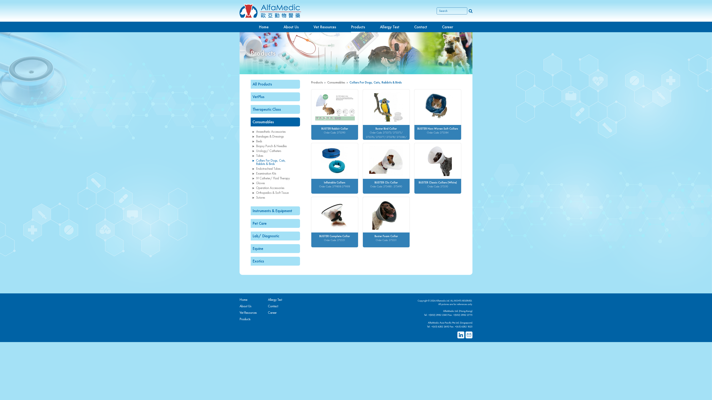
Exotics (258, 261)
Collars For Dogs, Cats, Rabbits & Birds (271, 162)
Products (317, 82)
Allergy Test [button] (389, 27)
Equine (258, 248)
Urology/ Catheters (268, 151)
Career (447, 27)
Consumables (263, 122)
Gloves (260, 183)
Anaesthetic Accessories (271, 131)
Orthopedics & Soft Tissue (272, 192)
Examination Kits (266, 173)
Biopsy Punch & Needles (271, 146)
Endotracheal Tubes (268, 168)
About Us (291, 27)
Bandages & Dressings (270, 136)
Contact (420, 27)
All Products (262, 84)
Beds (259, 141)
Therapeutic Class (267, 109)
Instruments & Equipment (272, 210)
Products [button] (358, 27)
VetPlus (258, 96)
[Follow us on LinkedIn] (460, 335)
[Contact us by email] (469, 335)
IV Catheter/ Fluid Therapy (273, 178)
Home (264, 27)
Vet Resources (325, 27)
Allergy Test (275, 299)
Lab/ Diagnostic (266, 236)
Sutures (260, 197)
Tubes (259, 155)
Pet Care (260, 223)
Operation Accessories (270, 188)
